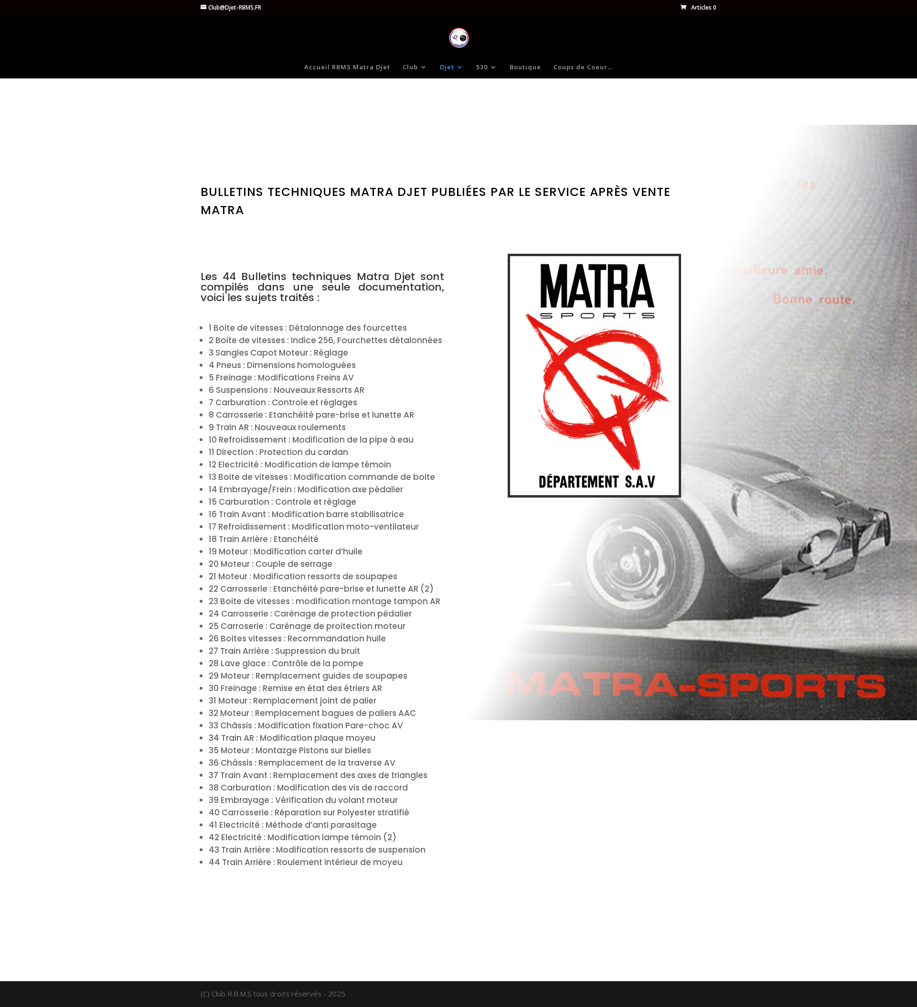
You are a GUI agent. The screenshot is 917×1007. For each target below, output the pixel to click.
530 (482, 67)
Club (410, 67)
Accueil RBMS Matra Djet (347, 67)
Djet (447, 67)
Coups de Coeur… (583, 67)
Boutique (525, 67)
